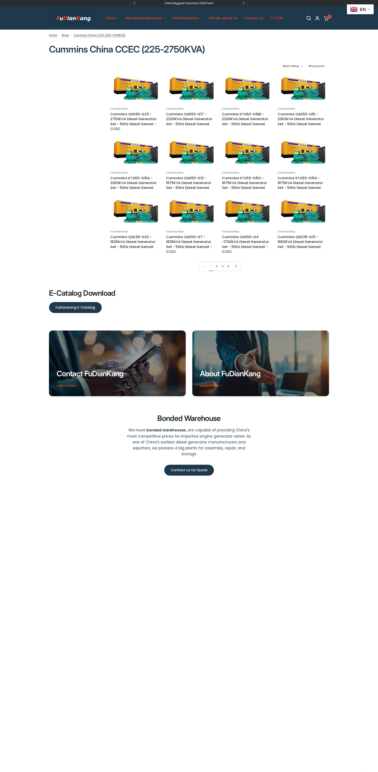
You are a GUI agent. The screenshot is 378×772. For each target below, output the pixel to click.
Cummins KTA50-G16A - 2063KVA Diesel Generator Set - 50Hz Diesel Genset (133, 183)
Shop (65, 35)
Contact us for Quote (189, 470)
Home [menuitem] (111, 18)
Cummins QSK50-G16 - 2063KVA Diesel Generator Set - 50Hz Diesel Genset (301, 119)
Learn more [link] (66, 385)
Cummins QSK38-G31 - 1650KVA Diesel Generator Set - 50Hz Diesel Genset (300, 242)
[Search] (308, 18)
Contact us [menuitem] (253, 18)
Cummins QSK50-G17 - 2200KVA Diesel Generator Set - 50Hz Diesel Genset (189, 119)
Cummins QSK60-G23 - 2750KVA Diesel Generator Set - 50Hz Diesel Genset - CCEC (133, 121)
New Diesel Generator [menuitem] (144, 18)
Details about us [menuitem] (223, 18)
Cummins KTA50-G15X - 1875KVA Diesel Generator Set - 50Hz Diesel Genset (244, 183)
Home (53, 35)
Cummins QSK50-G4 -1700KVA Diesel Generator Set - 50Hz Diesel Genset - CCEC (245, 244)
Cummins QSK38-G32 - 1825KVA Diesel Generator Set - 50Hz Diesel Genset (133, 242)
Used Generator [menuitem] (185, 18)
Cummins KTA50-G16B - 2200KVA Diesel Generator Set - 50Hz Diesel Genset (245, 119)
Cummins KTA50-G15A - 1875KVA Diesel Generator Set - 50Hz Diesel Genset (300, 183)
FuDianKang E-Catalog (75, 307)
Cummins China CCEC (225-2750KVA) (99, 35)
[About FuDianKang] (260, 363)
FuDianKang (119, 109)
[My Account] (317, 18)
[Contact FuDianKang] (117, 363)
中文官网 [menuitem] (276, 18)
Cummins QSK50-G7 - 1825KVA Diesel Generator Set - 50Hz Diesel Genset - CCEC (189, 244)
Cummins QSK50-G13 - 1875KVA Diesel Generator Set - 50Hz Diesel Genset (188, 183)
